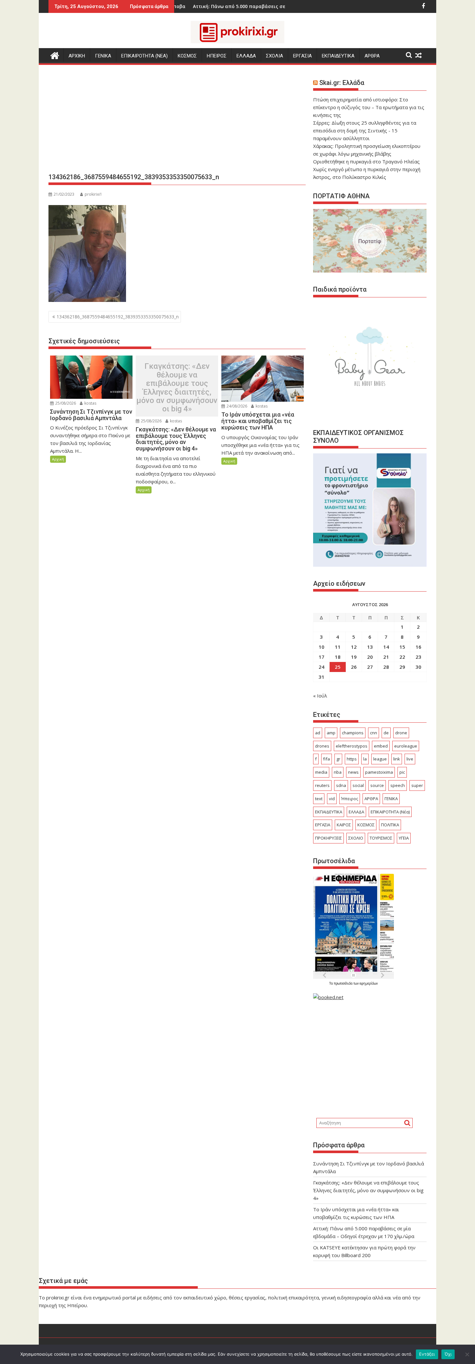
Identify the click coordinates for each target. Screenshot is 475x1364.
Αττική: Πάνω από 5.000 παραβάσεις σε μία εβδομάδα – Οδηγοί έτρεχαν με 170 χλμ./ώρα (257, 6)
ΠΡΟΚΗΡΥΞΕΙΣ (328, 838)
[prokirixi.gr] (54, 54)
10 (321, 647)
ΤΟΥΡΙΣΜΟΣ (381, 838)
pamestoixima (379, 772)
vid (332, 798)
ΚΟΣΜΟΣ (187, 56)
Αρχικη (77, 56)
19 (354, 657)
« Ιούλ (320, 695)
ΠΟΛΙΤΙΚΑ (390, 825)
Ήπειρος (349, 798)
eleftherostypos (351, 746)
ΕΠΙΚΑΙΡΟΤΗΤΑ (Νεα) (144, 56)
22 (402, 657)
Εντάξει (427, 1354)
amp (331, 733)
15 (402, 647)
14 (386, 647)
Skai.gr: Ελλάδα (341, 83)
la (365, 759)
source (377, 785)
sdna (341, 785)
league (380, 759)
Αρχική (58, 459)
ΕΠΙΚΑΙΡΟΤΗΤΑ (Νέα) (390, 812)
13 (370, 647)
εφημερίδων (369, 983)
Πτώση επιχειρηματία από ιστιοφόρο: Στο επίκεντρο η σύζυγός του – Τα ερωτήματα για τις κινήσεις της (368, 107)
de (386, 733)
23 (418, 657)
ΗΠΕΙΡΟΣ (217, 56)
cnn (373, 733)
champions (353, 733)
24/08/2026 (236, 406)
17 (321, 657)
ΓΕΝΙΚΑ (103, 56)
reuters (322, 785)
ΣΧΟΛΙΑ (274, 56)
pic (402, 772)
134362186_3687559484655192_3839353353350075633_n (118, 317)
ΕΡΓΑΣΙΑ (302, 56)
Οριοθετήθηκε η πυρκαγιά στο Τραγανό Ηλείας (366, 161)
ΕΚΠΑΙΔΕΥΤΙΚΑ (338, 56)
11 (338, 647)
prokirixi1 (93, 194)
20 (370, 657)
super (417, 785)
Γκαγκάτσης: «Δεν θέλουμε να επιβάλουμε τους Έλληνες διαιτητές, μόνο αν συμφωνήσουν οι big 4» (176, 387)
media (321, 772)
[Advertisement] (177, 121)
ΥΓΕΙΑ (404, 838)
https (352, 759)
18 (338, 657)
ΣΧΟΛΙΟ (355, 838)
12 (354, 647)
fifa (326, 759)
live (409, 759)
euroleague (405, 746)
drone (401, 733)
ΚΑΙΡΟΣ (344, 825)
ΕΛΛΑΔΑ (246, 56)
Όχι (448, 1354)
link (396, 759)
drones (322, 746)
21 (386, 657)
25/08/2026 (65, 403)
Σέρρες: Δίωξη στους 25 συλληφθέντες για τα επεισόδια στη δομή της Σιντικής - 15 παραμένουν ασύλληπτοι (364, 130)
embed (381, 746)
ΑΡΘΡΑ (372, 56)
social (358, 785)
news (353, 772)
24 (321, 667)
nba (338, 772)
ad (317, 733)
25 (338, 667)
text (318, 798)
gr (338, 759)
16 (418, 647)
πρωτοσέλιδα (344, 983)
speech (397, 785)
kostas (89, 403)
